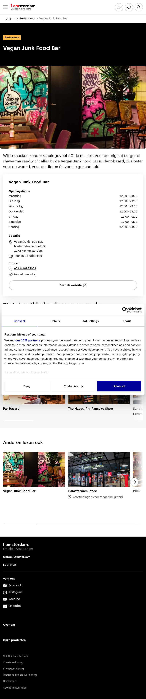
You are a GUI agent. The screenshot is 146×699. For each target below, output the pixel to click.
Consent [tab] (19, 321)
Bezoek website (24, 274)
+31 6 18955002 (25, 268)
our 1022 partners (27, 340)
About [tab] (126, 321)
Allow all (119, 386)
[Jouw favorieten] (129, 7)
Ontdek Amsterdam (16, 557)
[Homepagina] (6, 18)
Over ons (9, 624)
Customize (71, 386)
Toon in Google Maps (28, 256)
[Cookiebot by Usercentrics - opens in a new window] (125, 310)
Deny (26, 386)
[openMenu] (5, 7)
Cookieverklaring (13, 662)
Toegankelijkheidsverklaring (20, 675)
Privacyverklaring (13, 668)
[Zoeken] (139, 7)
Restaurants (27, 18)
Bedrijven (9, 564)
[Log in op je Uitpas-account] (119, 7)
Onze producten (14, 640)
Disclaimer (9, 681)
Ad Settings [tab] (91, 321)
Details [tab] (55, 321)
